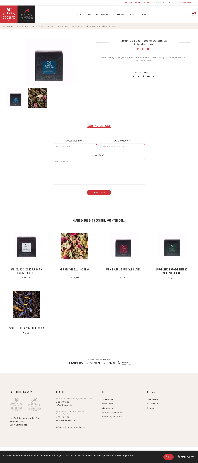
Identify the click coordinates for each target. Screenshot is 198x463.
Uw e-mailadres (123, 140)
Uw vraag (99, 155)
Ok (169, 456)
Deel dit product (143, 72)
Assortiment (153, 403)
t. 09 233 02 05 (62, 402)
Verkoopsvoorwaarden (112, 412)
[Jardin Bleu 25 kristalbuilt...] (103, 42)
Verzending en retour (112, 416)
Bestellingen (107, 403)
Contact (150, 408)
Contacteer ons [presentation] (99, 125)
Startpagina (152, 399)
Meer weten (188, 457)
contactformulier (74, 427)
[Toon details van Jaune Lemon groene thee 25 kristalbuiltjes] (172, 254)
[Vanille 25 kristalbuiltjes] (184, 42)
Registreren (158, 2)
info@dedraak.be (64, 405)
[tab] (99, 125)
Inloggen (173, 2)
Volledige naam (75, 140)
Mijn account (108, 408)
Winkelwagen (108, 399)
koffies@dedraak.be (66, 420)
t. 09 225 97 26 (62, 417)
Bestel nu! (26, 254)
